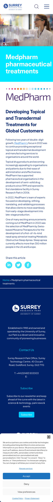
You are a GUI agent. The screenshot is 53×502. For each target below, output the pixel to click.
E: (26, 376)
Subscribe (26, 414)
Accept (26, 476)
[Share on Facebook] (28, 265)
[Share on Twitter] (18, 265)
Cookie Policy (17, 498)
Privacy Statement (32, 498)
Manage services (26, 468)
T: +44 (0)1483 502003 (26, 373)
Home (6, 280)
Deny (26, 484)
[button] (48, 437)
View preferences (26, 491)
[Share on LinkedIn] (9, 265)
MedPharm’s (21, 143)
